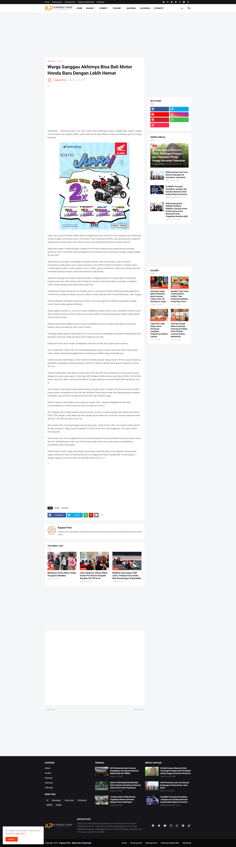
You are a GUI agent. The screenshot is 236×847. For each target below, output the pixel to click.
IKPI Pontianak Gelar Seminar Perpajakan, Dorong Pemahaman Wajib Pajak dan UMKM (124, 770)
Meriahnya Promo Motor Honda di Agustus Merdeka (62, 574)
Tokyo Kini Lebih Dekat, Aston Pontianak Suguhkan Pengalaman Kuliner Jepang (159, 330)
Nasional (131, 8)
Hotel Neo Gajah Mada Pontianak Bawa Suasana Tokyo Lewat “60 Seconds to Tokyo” (158, 296)
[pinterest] (171, 2)
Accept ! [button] (11, 839)
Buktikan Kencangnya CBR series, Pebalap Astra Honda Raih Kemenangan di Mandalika (126, 576)
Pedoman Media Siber (86, 2)
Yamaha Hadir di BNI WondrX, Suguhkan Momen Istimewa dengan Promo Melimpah (123, 799)
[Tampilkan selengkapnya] (101, 515)
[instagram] (167, 2)
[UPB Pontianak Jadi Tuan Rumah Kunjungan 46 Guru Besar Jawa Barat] (157, 175)
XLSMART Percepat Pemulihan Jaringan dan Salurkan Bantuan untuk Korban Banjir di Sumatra (176, 190)
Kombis (103, 8)
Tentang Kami (57, 2)
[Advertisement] (118, 35)
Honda (60, 61)
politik (58, 805)
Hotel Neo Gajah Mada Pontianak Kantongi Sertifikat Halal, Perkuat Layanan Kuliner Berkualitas (179, 330)
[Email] (96, 515)
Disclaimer (100, 2)
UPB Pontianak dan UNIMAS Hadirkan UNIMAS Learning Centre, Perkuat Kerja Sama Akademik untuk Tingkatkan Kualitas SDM (177, 210)
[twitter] (176, 2)
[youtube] (184, 2)
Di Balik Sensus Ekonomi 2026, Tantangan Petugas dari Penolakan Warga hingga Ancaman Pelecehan (175, 770)
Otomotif (158, 8)
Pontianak (82, 800)
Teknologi (49, 788)
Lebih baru (50, 709)
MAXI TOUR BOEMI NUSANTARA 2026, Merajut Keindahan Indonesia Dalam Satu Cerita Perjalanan (125, 785)
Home (47, 2)
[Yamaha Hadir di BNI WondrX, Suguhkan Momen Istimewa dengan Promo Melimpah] (101, 800)
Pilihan (116, 8)
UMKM (49, 805)
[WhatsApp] (85, 515)
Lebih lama (138, 709)
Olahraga (145, 8)
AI (47, 800)
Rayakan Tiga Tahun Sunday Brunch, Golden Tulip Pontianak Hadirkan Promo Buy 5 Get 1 (180, 296)
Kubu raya (69, 800)
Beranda (51, 61)
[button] (182, 8)
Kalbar (89, 8)
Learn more (20, 833)
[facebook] (163, 2)
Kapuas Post (65, 527)
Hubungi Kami (70, 2)
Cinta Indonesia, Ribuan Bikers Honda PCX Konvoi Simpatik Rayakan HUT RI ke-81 (94, 576)
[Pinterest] (91, 515)
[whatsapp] (180, 2)
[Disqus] (94, 669)
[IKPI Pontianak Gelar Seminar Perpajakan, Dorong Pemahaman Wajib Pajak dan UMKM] (101, 771)
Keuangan (56, 800)
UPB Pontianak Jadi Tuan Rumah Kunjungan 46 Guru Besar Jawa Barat (177, 174)
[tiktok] (188, 2)
